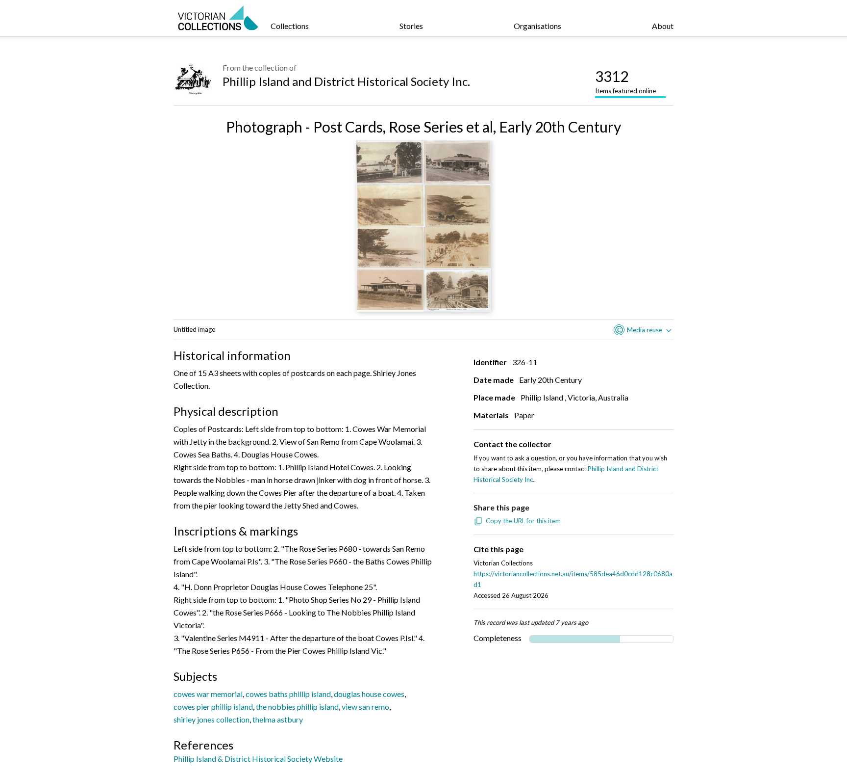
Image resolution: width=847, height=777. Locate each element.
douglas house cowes (369, 693)
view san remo (365, 706)
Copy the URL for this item (523, 521)
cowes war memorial (208, 693)
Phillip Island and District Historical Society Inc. (346, 81)
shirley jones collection (211, 719)
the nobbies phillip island (297, 706)
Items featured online (625, 81)
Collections (290, 25)
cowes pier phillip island (213, 706)
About (662, 25)
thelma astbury (277, 719)
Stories (411, 25)
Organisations (537, 25)
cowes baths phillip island (288, 693)
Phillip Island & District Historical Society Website (258, 758)
